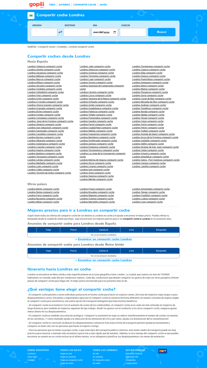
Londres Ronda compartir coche (148, 111)
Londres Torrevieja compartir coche (97, 76)
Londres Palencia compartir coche (97, 111)
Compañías (130, 360)
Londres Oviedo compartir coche (43, 114)
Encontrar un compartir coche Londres (105, 239)
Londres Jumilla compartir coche (149, 166)
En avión (96, 363)
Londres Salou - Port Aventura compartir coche (156, 159)
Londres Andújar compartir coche (149, 105)
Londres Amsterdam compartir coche (151, 188)
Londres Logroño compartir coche (44, 147)
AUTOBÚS (64, 4)
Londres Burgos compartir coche (43, 137)
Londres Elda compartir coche (147, 72)
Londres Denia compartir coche (148, 85)
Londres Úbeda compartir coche (148, 114)
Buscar (162, 32)
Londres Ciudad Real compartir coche (99, 127)
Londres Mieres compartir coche (148, 88)
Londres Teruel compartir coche (148, 117)
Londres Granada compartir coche (44, 108)
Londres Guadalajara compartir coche (99, 108)
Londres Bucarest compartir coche (44, 198)
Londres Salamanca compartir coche (46, 143)
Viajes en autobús (68, 356)
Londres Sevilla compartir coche (43, 69)
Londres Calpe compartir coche (148, 150)
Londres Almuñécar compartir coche (150, 156)
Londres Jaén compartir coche (95, 66)
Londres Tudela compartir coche (148, 130)
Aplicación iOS (131, 356)
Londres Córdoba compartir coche (44, 88)
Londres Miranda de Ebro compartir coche (153, 101)
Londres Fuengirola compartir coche (98, 134)
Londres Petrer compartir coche (148, 127)
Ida (95, 25)
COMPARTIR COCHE (84, 4)
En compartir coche (101, 360)
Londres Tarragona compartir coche (45, 156)
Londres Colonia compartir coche (96, 198)
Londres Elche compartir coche (43, 111)
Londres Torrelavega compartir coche (151, 66)
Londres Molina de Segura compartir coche (101, 159)
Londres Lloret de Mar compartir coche (151, 98)
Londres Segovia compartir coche (97, 176)
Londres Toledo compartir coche (96, 114)
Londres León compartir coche (42, 166)
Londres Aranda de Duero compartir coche (153, 134)
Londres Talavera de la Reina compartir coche (103, 98)
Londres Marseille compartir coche (97, 201)
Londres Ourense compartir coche (97, 72)
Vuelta (125, 25)
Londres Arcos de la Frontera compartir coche (155, 137)
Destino (70, 25)
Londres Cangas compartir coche (149, 163)
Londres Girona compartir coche (96, 82)
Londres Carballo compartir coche (149, 140)
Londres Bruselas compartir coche (97, 192)
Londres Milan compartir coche (43, 201)
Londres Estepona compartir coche (97, 147)
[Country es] (162, 351)
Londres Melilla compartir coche (96, 130)
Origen (37, 25)
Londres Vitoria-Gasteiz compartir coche (48, 105)
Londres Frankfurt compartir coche (149, 195)
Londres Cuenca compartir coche (148, 69)
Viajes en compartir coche (71, 360)
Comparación (131, 363)
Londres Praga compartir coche (96, 188)
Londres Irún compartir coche (94, 169)
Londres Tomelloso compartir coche (150, 108)
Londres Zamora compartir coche (96, 143)
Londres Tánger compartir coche (148, 192)
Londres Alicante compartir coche (44, 85)
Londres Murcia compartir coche (43, 79)
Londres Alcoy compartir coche (95, 163)
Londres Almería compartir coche (44, 124)
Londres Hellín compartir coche (148, 143)
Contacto (31, 353)
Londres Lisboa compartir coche (148, 198)
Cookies (30, 360)
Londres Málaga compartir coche (44, 76)
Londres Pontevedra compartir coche (98, 117)
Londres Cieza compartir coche (147, 121)
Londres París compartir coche (43, 195)
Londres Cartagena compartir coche (45, 117)
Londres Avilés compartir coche (96, 105)
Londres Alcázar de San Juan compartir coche (155, 147)
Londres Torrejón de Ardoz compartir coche (49, 172)
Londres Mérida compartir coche (96, 179)
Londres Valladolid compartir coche (45, 92)
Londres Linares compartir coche (96, 166)
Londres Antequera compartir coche (150, 82)
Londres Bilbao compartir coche (43, 82)
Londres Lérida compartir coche (43, 159)
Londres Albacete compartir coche (44, 140)
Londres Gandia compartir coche (96, 121)
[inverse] (60, 32)
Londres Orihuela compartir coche (97, 101)
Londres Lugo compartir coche (95, 79)
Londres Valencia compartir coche (44, 66)
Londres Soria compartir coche (147, 95)
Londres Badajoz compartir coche (44, 153)
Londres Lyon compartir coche (147, 201)
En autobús (98, 356)
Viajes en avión (66, 363)
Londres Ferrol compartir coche (95, 124)
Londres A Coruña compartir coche (45, 101)
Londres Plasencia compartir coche (150, 92)
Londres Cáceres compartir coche (97, 92)
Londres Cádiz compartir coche (43, 169)
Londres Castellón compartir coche (45, 134)
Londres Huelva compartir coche (43, 150)
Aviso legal (32, 356)
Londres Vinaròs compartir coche (149, 153)
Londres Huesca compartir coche (148, 76)
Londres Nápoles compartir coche (97, 195)
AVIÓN (103, 4)
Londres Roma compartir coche (43, 192)
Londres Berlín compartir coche (43, 188)
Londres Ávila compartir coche (95, 172)
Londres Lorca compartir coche (95, 95)
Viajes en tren (66, 353)
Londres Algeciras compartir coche (97, 69)
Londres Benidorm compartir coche (97, 137)
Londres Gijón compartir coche (43, 98)
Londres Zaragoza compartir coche (45, 72)
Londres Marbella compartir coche (44, 163)
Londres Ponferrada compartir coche (98, 140)
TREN (52, 4)
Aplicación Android (133, 353)
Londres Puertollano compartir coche (151, 79)
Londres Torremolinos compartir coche (99, 150)
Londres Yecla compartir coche (147, 124)
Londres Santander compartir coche (45, 130)
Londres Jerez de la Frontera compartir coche (50, 121)
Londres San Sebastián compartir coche (47, 127)
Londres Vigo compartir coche (42, 95)
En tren (96, 353)
